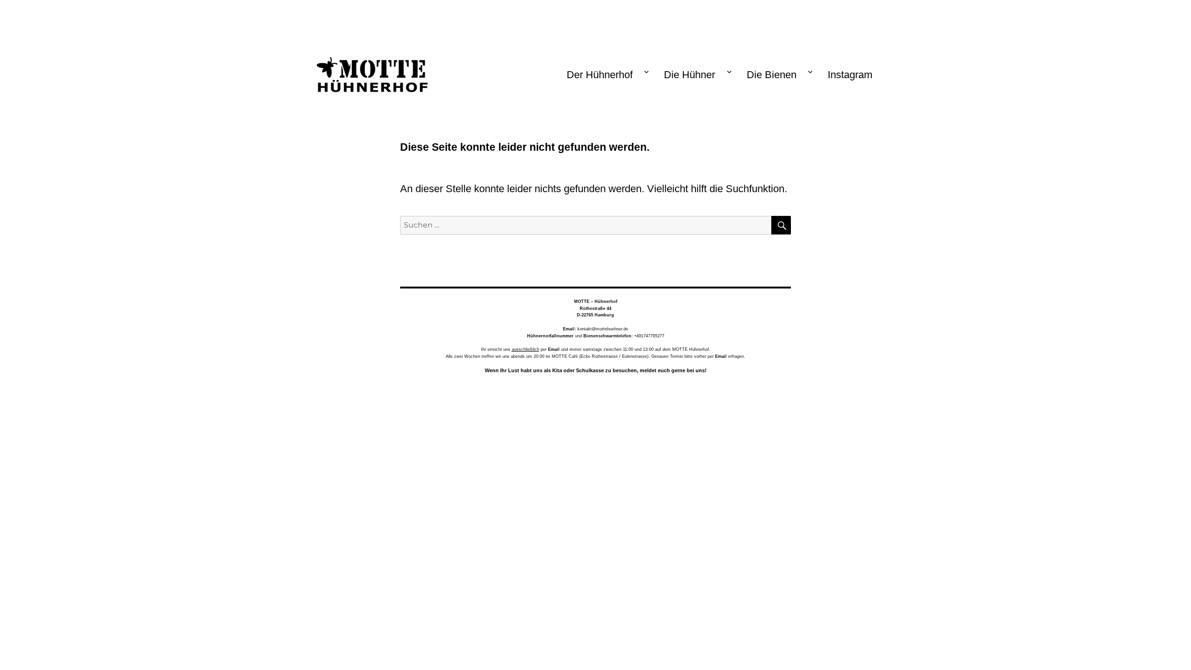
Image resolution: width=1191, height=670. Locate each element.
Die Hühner (689, 74)
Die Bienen (771, 74)
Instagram (850, 74)
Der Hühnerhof (600, 74)
